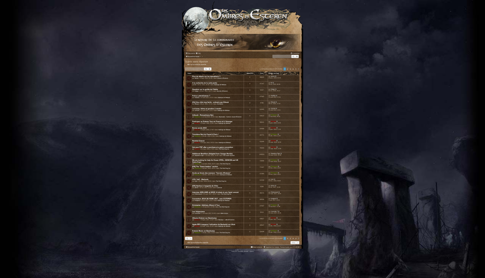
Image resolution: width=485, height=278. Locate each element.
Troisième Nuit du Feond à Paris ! (205, 134)
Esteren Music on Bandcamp (203, 231)
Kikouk (197, 104)
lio (195, 84)
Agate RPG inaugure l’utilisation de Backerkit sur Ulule (213, 224)
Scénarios (220, 104)
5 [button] (295, 69)
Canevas (219, 187)
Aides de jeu (224, 213)
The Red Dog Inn (224, 149)
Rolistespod (198, 194)
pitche (196, 187)
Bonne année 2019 (199, 128)
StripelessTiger (199, 155)
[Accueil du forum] (242, 15)
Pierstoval (198, 168)
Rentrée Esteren (198, 141)
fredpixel (197, 200)
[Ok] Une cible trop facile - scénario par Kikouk (210, 102)
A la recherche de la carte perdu (204, 83)
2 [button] (287, 69)
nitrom (196, 78)
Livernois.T (198, 213)
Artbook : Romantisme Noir (203, 115)
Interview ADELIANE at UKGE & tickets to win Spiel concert (215, 192)
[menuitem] (198, 53)
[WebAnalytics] (5, 254)
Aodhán (197, 97)
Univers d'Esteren (222, 78)
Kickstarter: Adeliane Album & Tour (206, 205)
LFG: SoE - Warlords (200, 179)
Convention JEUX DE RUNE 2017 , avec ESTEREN (211, 199)
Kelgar (197, 91)
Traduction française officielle (239, 251)
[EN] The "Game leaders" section (205, 167)
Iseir (196, 181)
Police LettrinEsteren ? (201, 96)
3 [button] (290, 69)
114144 (197, 110)
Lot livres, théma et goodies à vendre (206, 109)
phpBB (237, 250)
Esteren (197, 123)
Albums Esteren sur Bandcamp (204, 218)
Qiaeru (252, 251)
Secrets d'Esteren (222, 91)
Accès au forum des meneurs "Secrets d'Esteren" (211, 173)
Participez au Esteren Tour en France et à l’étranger (212, 121)
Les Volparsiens (198, 212)
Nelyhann (198, 117)
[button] (298, 69)
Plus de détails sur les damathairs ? (206, 76)
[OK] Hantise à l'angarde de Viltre (205, 186)
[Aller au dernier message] (276, 76)
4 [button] (293, 69)
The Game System (229, 155)
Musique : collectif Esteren (226, 219)
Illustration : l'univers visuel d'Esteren (230, 117)
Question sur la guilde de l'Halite (205, 89)
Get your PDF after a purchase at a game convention (212, 147)
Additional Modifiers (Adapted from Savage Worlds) (212, 154)
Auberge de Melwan (220, 84)
